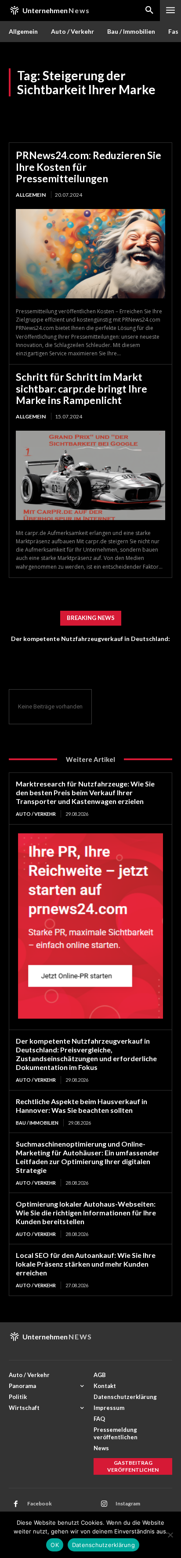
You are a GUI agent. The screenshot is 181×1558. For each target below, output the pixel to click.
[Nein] (170, 1534)
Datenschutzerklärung (103, 1544)
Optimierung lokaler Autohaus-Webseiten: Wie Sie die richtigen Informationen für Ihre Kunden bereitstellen (86, 1212)
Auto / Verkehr (36, 814)
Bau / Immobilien (37, 1123)
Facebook (39, 1503)
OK (55, 1544)
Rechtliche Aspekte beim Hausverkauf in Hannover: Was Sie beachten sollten (81, 1105)
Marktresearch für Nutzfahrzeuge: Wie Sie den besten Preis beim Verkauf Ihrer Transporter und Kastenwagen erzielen (85, 792)
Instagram (128, 1503)
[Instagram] (104, 1504)
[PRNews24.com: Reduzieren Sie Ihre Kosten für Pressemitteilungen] (90, 253)
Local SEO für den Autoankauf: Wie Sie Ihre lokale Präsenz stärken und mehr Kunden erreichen (86, 1264)
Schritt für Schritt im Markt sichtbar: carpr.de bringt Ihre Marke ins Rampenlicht (81, 388)
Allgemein (31, 194)
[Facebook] (16, 1504)
